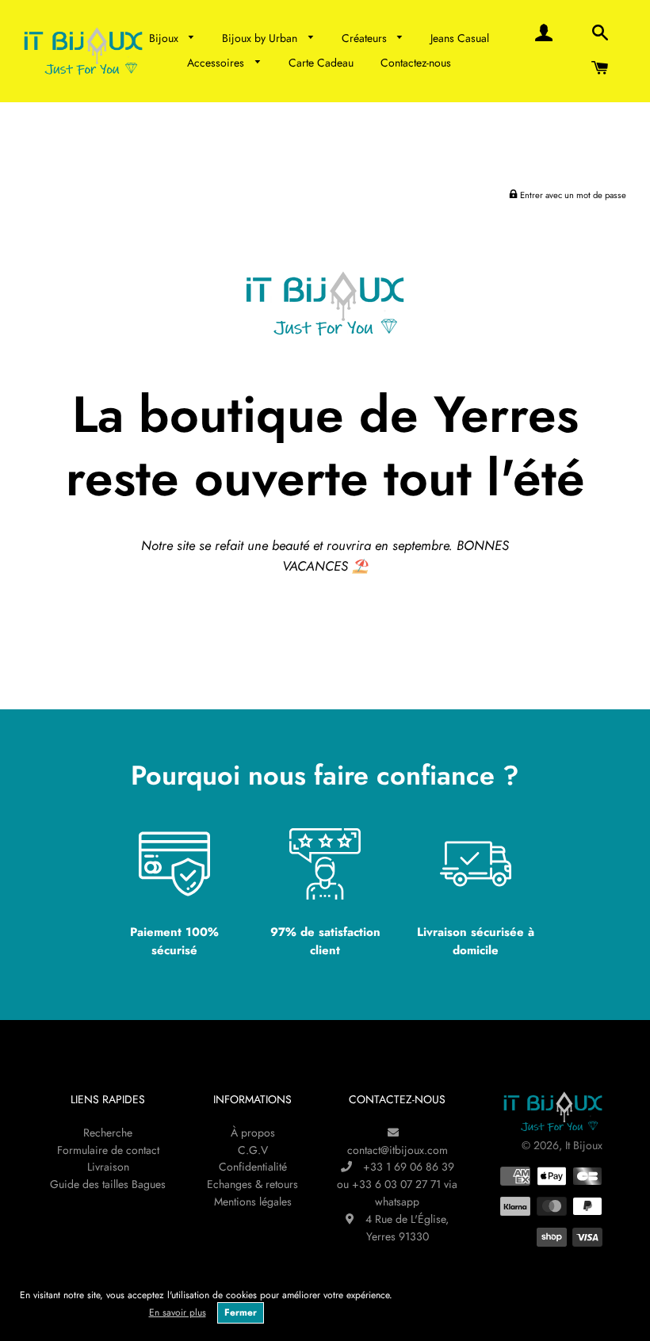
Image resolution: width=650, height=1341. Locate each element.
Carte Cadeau (321, 63)
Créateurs (366, 38)
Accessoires (217, 63)
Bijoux (165, 38)
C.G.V (253, 1150)
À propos (253, 1132)
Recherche (107, 1132)
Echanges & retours (252, 1184)
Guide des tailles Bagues (108, 1184)
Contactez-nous (415, 63)
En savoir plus (177, 1312)
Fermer (240, 1312)
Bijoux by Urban (261, 38)
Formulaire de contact (108, 1150)
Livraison (108, 1167)
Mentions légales (253, 1201)
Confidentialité (253, 1167)
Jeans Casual (459, 38)
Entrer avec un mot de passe (572, 195)
